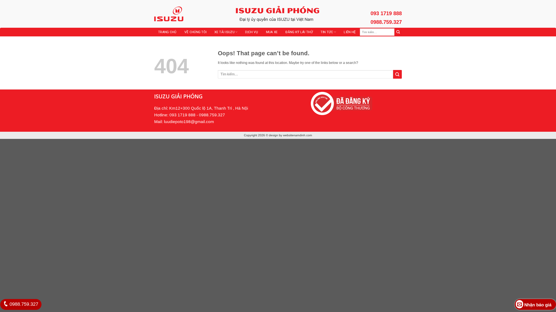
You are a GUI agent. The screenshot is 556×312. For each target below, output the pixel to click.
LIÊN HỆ (350, 32)
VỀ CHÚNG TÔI (195, 32)
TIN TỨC (327, 32)
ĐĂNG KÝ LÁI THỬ (299, 32)
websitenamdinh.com (297, 135)
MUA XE (272, 32)
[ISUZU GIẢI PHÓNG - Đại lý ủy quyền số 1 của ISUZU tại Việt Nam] (176, 14)
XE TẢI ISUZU (224, 32)
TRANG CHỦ (167, 32)
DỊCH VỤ (251, 32)
